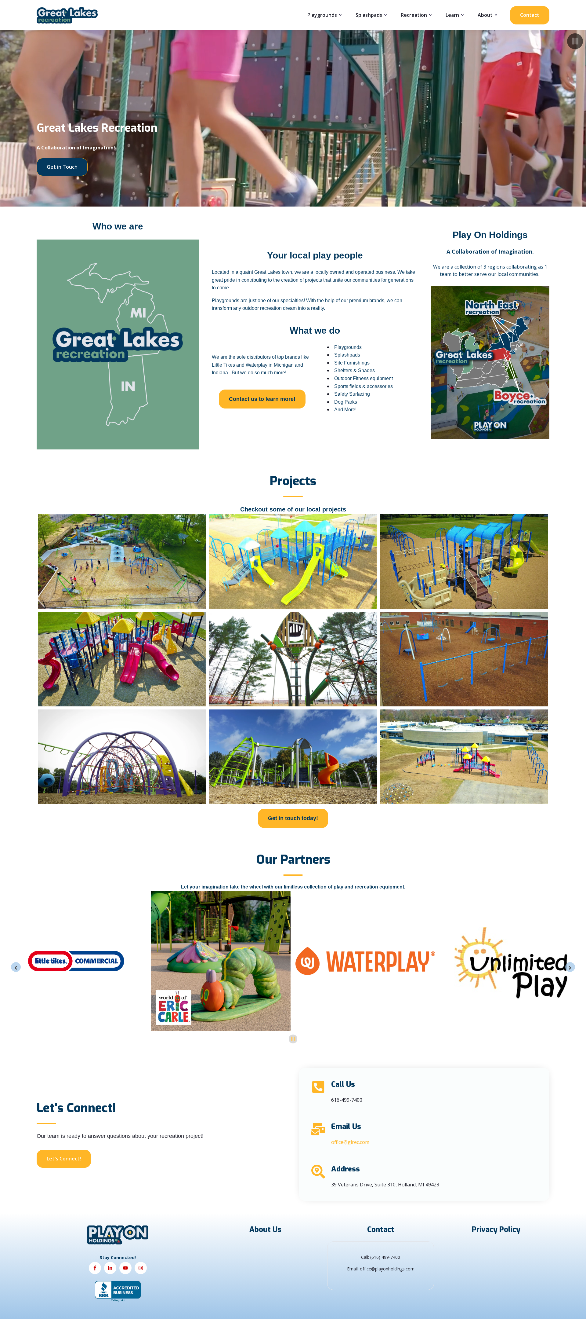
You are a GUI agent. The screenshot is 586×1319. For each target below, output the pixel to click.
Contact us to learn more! (262, 399)
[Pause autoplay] (293, 1039)
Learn (452, 15)
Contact (529, 15)
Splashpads (369, 15)
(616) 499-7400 (385, 1257)
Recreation (414, 15)
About (485, 15)
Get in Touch (62, 166)
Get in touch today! (293, 818)
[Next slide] (570, 967)
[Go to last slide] (16, 967)
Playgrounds (322, 15)
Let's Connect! (64, 1158)
